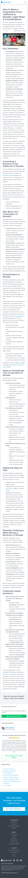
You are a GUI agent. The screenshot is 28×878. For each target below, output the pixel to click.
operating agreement (19, 316)
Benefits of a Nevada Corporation (11, 777)
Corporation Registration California (11, 779)
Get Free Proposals (14, 809)
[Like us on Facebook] (14, 860)
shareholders (6, 175)
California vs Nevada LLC (9, 769)
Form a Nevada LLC (8, 773)
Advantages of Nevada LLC (10, 771)
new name (10, 488)
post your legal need (10, 674)
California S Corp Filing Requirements (12, 781)
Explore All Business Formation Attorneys (14, 756)
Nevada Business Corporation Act (11, 775)
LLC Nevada (6, 783)
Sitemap (14, 828)
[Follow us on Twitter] (17, 860)
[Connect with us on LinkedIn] (21, 860)
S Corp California (7, 785)
